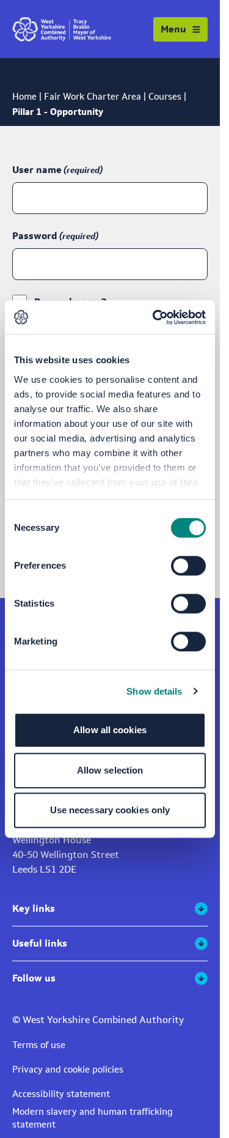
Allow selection (110, 770)
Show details (154, 691)
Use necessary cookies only (110, 810)
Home (24, 96)
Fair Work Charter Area (92, 96)
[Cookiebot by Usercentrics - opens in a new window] (155, 317)
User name (37, 170)
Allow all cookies (110, 730)
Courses (164, 96)
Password (34, 236)
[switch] (188, 565)
